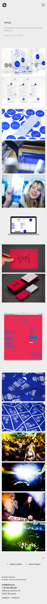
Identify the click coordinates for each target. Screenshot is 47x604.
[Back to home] (4, 5)
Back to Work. (16, 564)
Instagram (5, 598)
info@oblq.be (8, 585)
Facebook (15, 598)
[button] (43, 5)
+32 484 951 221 (9, 588)
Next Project (34, 564)
